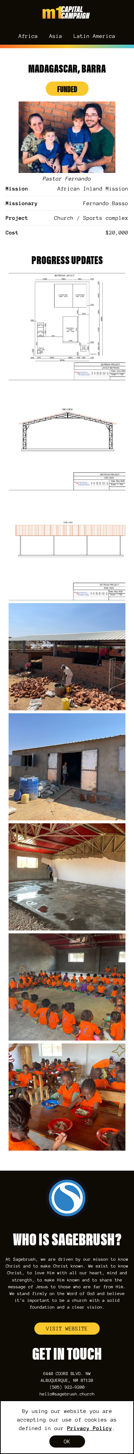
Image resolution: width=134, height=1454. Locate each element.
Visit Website (67, 1328)
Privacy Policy (89, 1428)
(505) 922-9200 (67, 1387)
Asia (55, 36)
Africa (28, 36)
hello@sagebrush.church (67, 1394)
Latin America (94, 36)
